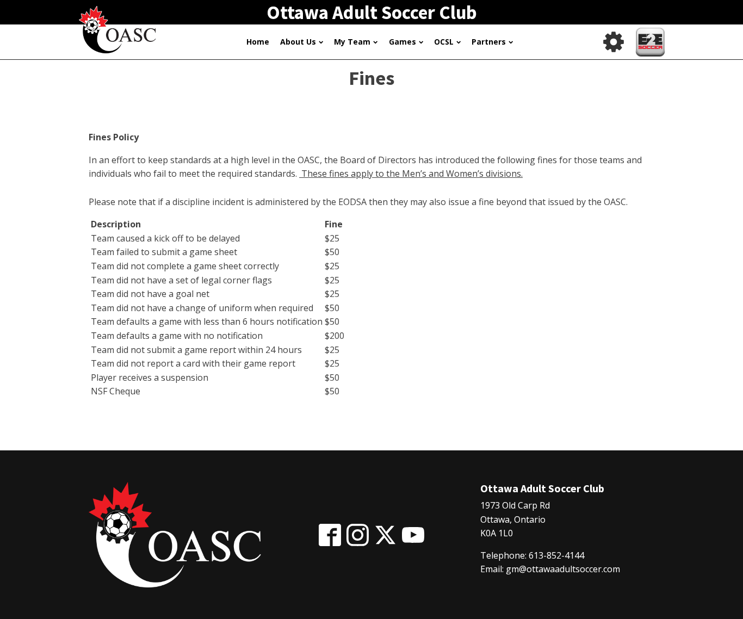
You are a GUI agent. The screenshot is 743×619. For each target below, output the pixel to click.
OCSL (444, 41)
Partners (489, 41)
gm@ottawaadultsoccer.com (563, 569)
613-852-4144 (556, 555)
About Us (298, 41)
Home (257, 41)
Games (402, 41)
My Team (352, 41)
